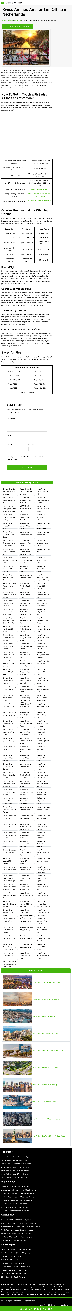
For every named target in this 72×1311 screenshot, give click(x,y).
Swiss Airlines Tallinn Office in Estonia (42, 646)
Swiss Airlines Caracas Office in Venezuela (26, 603)
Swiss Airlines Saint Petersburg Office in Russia (9, 491)
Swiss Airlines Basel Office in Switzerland (42, 603)
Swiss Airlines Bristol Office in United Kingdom (25, 611)
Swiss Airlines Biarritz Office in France (8, 706)
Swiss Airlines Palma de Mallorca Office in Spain (9, 946)
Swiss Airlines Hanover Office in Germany (26, 903)
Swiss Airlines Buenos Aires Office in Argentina (43, 903)
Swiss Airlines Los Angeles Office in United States (26, 663)
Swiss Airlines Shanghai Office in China (26, 689)
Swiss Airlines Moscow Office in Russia (43, 671)
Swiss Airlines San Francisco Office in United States (9, 964)
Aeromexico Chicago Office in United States (17, 1186)
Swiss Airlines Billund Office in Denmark (25, 680)
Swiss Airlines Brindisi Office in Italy (25, 508)
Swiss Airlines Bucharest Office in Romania (26, 749)
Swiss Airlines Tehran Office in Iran (42, 714)
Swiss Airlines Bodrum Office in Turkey (26, 723)
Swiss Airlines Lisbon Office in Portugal (8, 861)
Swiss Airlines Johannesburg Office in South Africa (25, 699)
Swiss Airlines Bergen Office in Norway (25, 568)
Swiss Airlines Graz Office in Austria (43, 808)
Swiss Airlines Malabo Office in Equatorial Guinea (43, 577)
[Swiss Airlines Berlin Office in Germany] (17, 999)
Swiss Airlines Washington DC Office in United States (42, 793)
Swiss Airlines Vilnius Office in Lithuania (25, 629)
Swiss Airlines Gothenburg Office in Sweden (43, 740)
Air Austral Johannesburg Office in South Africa (18, 1197)
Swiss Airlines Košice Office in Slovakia (25, 852)
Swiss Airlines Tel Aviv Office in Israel (26, 705)
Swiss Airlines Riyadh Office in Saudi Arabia (25, 517)
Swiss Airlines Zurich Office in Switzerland (25, 775)
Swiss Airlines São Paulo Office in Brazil (9, 586)
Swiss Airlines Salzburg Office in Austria (9, 895)
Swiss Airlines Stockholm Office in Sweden (9, 783)
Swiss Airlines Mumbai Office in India (26, 938)
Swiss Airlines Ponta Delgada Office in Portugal (9, 878)
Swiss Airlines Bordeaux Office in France (9, 568)
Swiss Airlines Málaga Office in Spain (25, 637)
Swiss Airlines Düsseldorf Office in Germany (43, 723)
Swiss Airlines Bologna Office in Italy (9, 500)
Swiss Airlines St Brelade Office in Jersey (9, 551)
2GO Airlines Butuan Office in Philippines (15, 1253)
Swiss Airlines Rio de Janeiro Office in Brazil (9, 792)
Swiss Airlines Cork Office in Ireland (9, 739)
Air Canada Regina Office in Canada (14, 1204)
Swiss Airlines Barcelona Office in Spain (9, 843)
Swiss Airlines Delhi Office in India (43, 533)
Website (31, 445)
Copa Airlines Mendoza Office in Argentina (16, 1220)
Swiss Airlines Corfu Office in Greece (42, 843)
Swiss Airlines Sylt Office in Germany (9, 868)
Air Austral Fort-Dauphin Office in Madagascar (17, 1193)
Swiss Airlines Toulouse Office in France (9, 809)
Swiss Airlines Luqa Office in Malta (9, 688)
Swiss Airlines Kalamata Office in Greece (9, 663)
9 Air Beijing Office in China (11, 1256)
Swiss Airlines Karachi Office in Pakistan (25, 671)
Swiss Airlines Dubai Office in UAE (25, 654)
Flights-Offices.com (14, 1301)
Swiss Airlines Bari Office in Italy (9, 817)
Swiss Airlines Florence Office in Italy (43, 594)
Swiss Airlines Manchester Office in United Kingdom (9, 886)
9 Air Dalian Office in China (11, 1260)
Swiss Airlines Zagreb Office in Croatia (42, 586)
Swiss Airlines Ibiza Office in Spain (26, 808)
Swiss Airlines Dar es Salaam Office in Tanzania (9, 835)
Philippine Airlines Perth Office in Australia (16, 1233)
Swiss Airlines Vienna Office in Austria (25, 861)
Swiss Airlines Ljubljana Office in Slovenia (43, 637)
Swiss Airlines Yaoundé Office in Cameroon (26, 800)
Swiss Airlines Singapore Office (42, 894)
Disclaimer (52, 1305)
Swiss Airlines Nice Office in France (9, 825)
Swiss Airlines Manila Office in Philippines (8, 654)
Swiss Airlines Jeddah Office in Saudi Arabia (25, 886)
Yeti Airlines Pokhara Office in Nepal (14, 1273)
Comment (11, 418)
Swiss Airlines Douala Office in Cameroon (8, 534)
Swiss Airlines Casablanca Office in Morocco (43, 912)
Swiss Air (17, 20)
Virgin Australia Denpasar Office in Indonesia (17, 1230)
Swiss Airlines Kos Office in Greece (26, 946)
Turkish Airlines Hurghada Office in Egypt (15, 1157)
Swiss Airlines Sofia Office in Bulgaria (26, 928)
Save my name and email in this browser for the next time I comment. (25, 458)
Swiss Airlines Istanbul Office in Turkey (26, 525)
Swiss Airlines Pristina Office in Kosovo (8, 680)
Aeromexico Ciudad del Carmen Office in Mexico (18, 1190)
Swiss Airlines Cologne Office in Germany (9, 637)
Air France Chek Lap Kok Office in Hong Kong (17, 1237)
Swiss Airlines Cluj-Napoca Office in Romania (26, 491)
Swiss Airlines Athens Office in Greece (42, 886)
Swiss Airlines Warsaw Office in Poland (9, 646)
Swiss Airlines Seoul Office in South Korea (8, 577)
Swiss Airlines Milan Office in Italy (9, 954)
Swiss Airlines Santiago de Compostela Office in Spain (26, 914)
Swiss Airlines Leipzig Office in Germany (8, 757)
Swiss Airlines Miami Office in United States (8, 800)
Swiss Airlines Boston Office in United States (25, 826)
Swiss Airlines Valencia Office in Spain (43, 508)
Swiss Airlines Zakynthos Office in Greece (43, 611)
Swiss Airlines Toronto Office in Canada (26, 560)
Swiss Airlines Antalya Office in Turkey (42, 543)
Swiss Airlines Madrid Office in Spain (25, 835)
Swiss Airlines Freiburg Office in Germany (9, 938)
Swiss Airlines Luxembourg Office (26, 533)
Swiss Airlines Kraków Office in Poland (42, 766)
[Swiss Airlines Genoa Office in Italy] (17, 1016)
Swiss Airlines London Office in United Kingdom (25, 551)
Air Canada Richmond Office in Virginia (15, 1211)
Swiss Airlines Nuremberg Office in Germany (9, 611)
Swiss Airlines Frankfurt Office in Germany (26, 843)
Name (9, 435)
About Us (42, 1305)
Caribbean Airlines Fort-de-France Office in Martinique (20, 1227)
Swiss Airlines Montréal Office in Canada (43, 500)
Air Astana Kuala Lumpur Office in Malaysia (16, 1200)
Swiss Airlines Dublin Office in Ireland (25, 594)
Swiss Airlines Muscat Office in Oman (42, 946)
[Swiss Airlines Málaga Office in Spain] (17, 1033)
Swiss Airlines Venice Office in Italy (42, 491)
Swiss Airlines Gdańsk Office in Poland (42, 749)
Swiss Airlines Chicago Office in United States (9, 543)
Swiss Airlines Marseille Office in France (26, 620)
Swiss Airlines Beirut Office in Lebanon (42, 835)
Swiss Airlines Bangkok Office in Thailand (43, 852)
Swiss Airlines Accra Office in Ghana (8, 697)
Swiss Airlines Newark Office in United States (42, 697)
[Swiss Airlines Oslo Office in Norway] (17, 1085)
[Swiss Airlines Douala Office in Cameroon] (17, 1068)
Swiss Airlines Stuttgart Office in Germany (43, 732)
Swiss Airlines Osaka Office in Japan (25, 955)
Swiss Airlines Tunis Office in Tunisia (26, 817)
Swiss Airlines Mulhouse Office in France (43, 629)
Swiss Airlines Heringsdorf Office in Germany (43, 654)
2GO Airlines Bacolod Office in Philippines (16, 1249)
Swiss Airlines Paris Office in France (26, 576)
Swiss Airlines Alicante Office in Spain (43, 689)
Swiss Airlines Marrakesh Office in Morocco (10, 560)
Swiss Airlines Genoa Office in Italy (42, 929)
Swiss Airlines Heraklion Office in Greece (9, 629)
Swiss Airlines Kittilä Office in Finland (42, 826)
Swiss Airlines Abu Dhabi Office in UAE (9, 921)
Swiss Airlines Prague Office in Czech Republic (8, 620)
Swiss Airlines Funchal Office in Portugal (9, 517)
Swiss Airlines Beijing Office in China (42, 680)
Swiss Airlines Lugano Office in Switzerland (42, 775)
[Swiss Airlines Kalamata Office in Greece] (17, 982)
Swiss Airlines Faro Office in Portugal (43, 860)
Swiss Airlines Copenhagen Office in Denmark (43, 869)
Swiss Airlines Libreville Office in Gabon (9, 903)
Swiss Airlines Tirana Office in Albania (25, 757)
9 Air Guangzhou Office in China (12, 1263)
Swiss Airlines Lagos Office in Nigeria (8, 671)
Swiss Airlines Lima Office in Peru (43, 550)
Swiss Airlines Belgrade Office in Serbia (43, 800)
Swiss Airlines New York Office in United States (43, 525)
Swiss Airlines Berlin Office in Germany (8, 603)
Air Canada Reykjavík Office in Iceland (14, 1207)
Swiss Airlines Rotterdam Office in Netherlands (43, 938)
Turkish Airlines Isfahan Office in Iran (14, 1160)
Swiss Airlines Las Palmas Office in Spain (9, 749)
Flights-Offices (7, 20)
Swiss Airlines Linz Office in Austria (9, 851)
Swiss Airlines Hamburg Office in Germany (9, 594)
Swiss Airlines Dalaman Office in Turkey (26, 543)
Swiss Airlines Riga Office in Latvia (26, 765)
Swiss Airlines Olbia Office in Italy (43, 662)
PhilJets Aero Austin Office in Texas (14, 1270)
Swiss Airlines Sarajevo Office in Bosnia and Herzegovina (26, 501)
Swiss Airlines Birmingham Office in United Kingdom (9, 508)
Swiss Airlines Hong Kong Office (43, 705)
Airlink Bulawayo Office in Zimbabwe (14, 1240)
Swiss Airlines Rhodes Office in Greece (42, 620)
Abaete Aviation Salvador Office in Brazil (15, 1267)
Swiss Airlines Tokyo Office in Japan (42, 878)
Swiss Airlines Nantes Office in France (42, 560)
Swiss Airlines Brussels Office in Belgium (26, 714)
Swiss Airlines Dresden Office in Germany (43, 921)
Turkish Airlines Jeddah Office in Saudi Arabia (17, 1164)
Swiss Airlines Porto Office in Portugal (8, 929)
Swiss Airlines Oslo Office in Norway (9, 714)
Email (9, 445)
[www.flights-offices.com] (12, 3)
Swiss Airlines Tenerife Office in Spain (26, 740)
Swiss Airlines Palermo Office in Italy (26, 878)
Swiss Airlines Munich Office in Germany (8, 766)
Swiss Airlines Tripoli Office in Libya (25, 586)
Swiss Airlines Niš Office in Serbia (26, 868)
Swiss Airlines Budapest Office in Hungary (9, 732)
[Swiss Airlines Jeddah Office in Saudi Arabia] (17, 1051)
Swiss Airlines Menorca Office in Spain (26, 783)
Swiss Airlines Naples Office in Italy (8, 525)
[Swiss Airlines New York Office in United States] (17, 1136)
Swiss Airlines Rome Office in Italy (26, 894)
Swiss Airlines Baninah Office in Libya (9, 912)
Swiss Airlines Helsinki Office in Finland (26, 646)
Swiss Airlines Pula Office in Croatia (26, 920)
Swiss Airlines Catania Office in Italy (42, 517)
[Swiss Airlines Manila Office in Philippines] (17, 1119)
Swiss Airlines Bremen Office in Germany (9, 775)
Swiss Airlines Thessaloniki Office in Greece (26, 792)
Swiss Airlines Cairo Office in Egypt (8, 723)
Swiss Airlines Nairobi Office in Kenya (42, 568)
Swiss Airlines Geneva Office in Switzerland (25, 732)
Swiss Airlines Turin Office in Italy (43, 817)
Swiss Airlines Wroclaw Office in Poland (43, 955)
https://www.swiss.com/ (39, 190)
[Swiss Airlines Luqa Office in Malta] (17, 1102)
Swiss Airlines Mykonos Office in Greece (43, 783)
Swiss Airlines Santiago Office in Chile (43, 757)
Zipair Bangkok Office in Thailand (13, 1277)
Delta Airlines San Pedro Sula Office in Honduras (18, 1223)
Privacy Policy (64, 1305)
